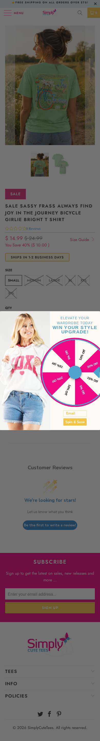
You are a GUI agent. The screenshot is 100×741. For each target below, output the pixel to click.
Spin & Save (75, 421)
